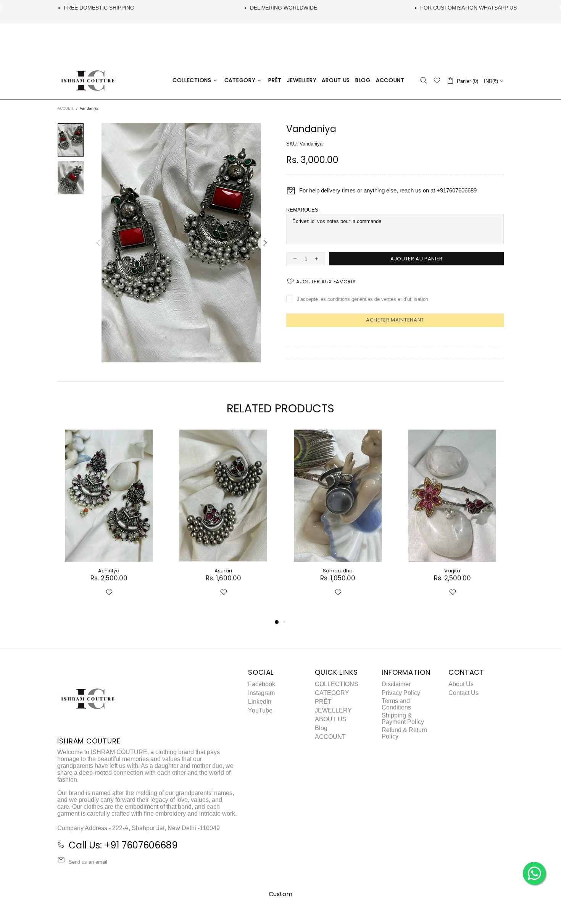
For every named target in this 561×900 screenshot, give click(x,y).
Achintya (108, 570)
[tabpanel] (109, 522)
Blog (321, 728)
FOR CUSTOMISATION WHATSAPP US (468, 8)
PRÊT (323, 701)
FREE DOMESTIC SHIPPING (99, 8)
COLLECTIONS (336, 684)
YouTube (260, 710)
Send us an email (88, 862)
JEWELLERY (333, 710)
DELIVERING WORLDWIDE (283, 8)
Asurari (223, 570)
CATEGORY (332, 693)
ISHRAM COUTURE (87, 80)
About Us (461, 684)
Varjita (452, 570)
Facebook (261, 684)
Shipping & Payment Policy (403, 718)
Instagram (261, 693)
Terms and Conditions (396, 704)
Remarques (302, 210)
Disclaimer (396, 684)
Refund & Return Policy (404, 733)
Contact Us (463, 693)
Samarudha (338, 570)
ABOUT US (331, 719)
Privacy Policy (401, 693)
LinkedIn (259, 701)
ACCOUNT (330, 737)
